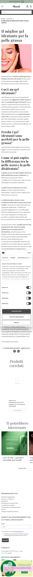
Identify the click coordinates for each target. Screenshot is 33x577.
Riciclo (3, 509)
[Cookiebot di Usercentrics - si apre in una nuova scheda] (23, 253)
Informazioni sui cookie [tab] (25, 257)
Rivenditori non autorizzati (9, 503)
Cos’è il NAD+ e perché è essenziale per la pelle (13, 458)
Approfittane (24, 572)
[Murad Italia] (16, 6)
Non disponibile (17, 410)
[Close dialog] (31, 561)
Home (3, 19)
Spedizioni (4, 501)
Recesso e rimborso (7, 499)
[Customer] (26, 6)
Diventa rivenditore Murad (9, 511)
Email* (3, 523)
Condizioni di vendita (8, 505)
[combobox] (16, 12)
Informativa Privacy (19, 531)
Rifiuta (16, 322)
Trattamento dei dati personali (10, 507)
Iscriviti (5, 540)
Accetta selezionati (16, 317)
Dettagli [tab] (13, 257)
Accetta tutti (16, 311)
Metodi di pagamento (8, 497)
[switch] (28, 292)
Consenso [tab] (5, 257)
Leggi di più (22, 468)
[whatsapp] (18, 351)
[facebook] (14, 351)
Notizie (10, 19)
